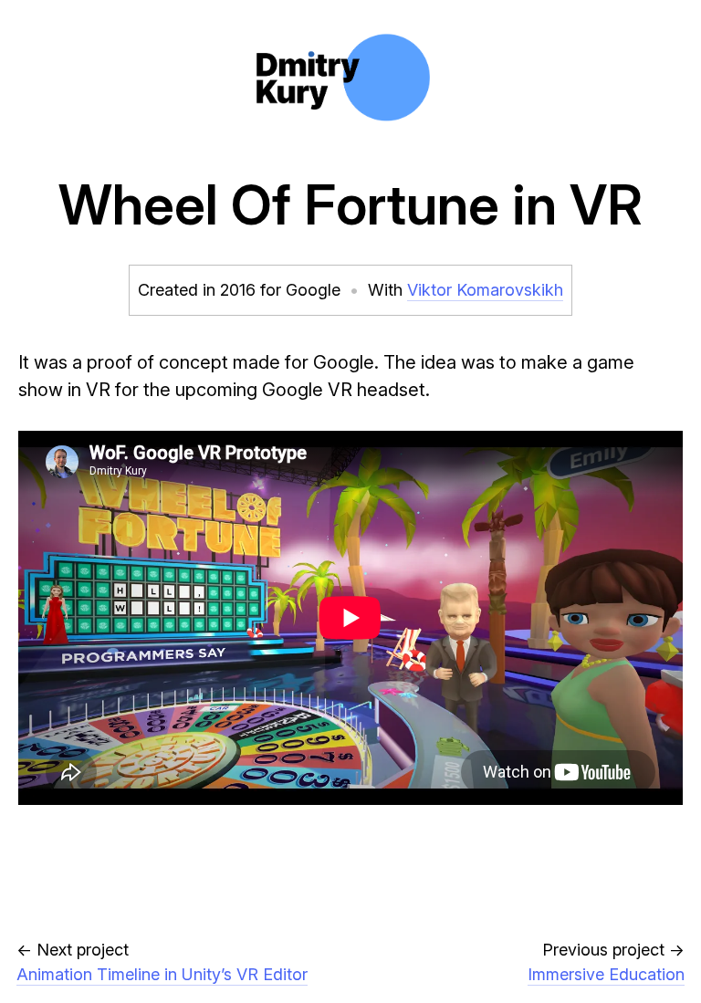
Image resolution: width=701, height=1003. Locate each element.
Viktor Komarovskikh (485, 289)
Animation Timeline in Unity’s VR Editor (162, 974)
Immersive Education (606, 974)
